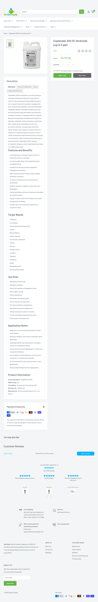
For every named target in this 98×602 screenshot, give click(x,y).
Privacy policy (76, 559)
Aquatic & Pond (40, 27)
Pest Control (20, 21)
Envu (55, 51)
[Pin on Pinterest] (82, 50)
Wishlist (75, 552)
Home (5, 33)
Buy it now (82, 75)
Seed (27, 27)
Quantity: (56, 64)
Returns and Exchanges (80, 556)
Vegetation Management (12, 27)
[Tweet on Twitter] (86, 50)
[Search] (81, 12)
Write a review (85, 453)
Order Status (76, 549)
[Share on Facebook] (79, 50)
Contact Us (49, 549)
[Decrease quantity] (63, 65)
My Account (76, 546)
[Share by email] (90, 50)
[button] (47, 496)
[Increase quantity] (73, 65)
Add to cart (62, 75)
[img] (49, 467)
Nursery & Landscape (37, 21)
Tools (52, 27)
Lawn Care (7, 21)
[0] (92, 12)
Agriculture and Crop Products (60, 21)
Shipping (48, 552)
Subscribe (10, 583)
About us (48, 546)
